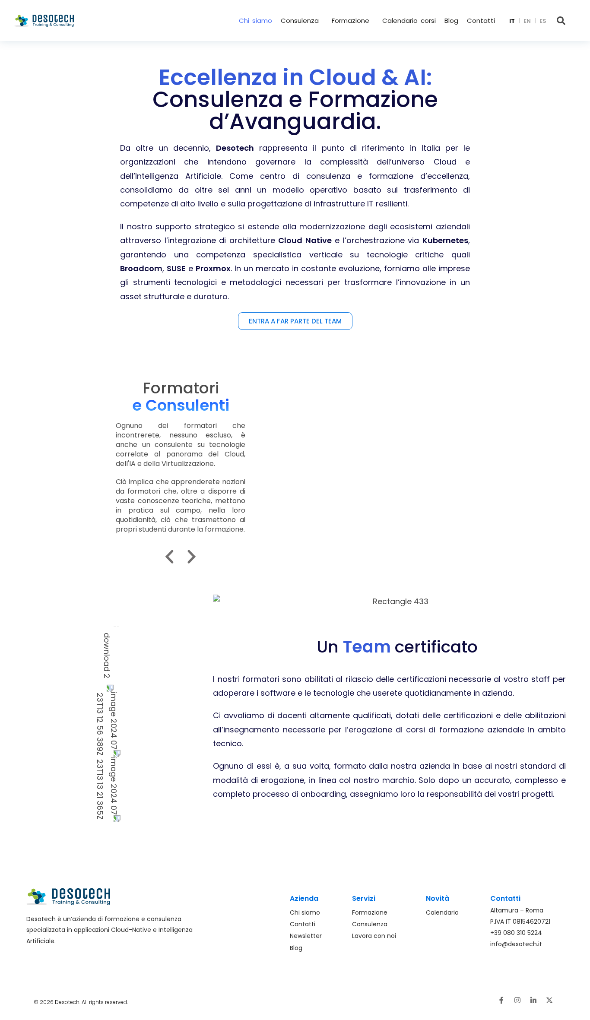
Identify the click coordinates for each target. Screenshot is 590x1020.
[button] (301, 20)
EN (527, 21)
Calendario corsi (409, 20)
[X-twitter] (549, 1000)
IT (512, 21)
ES (542, 21)
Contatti (481, 20)
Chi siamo (255, 20)
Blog (451, 20)
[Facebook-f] (501, 1000)
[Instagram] (517, 1000)
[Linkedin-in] (533, 1000)
